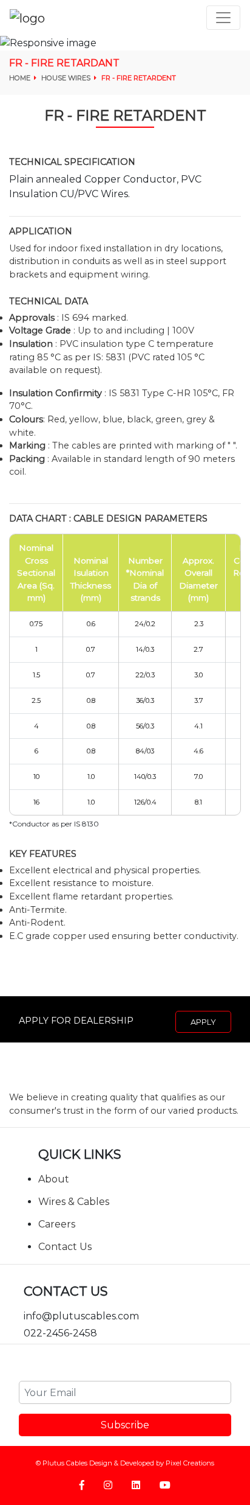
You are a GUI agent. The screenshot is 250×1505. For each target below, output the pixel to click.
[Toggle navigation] (223, 17)
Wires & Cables (73, 1201)
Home (20, 78)
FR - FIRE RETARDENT (138, 78)
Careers (56, 1224)
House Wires (66, 78)
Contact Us (65, 1246)
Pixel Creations (190, 1463)
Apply (203, 1022)
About (53, 1179)
